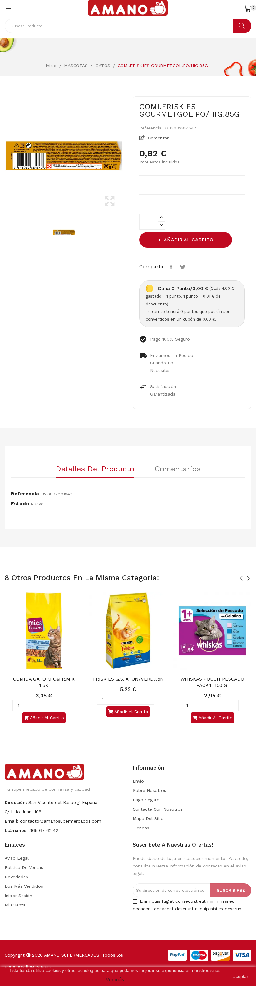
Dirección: (16, 802)
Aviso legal (17, 858)
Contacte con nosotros (158, 809)
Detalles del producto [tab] (95, 469)
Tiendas (141, 827)
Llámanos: (16, 830)
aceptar (240, 976)
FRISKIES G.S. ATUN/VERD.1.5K (128, 679)
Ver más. (115, 979)
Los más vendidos (24, 886)
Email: (11, 820)
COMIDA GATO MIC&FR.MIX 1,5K (44, 682)
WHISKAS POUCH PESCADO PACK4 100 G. (213, 682)
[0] (247, 8)
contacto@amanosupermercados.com (60, 820)
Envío (138, 781)
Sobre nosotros (149, 790)
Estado (20, 504)
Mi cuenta (15, 904)
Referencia (25, 494)
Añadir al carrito (188, 240)
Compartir (172, 266)
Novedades (16, 876)
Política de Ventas (24, 867)
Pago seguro (146, 799)
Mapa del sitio (148, 818)
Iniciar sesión (18, 895)
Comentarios (178, 469)
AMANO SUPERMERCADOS (71, 955)
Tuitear (183, 266)
